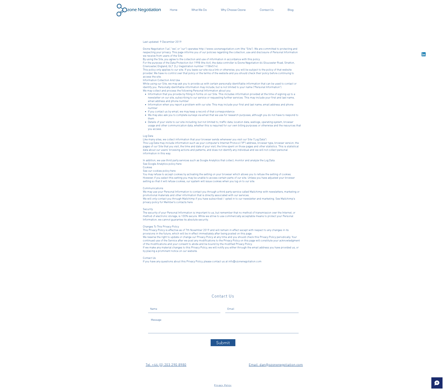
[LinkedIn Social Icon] (424, 54)
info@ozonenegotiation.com (245, 261)
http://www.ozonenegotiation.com (219, 49)
